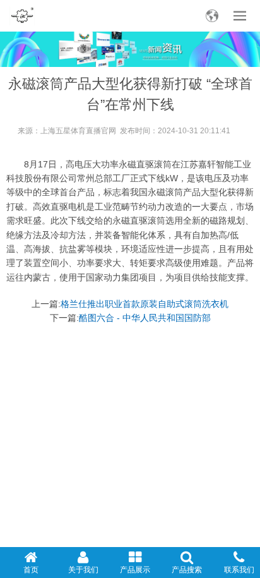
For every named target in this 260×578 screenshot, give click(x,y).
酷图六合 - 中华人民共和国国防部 (145, 318)
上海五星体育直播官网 (78, 130)
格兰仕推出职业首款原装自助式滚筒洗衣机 (144, 304)
